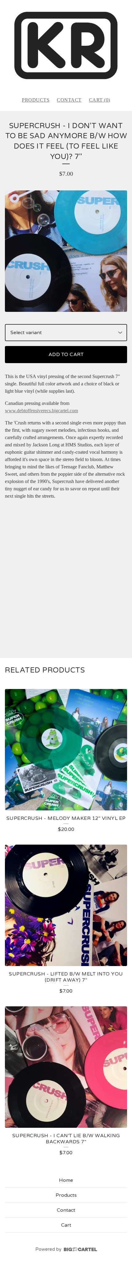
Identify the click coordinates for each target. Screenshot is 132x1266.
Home (66, 1180)
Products (35, 100)
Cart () (99, 100)
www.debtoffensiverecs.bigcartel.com (41, 410)
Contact (69, 100)
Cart (66, 1225)
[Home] (66, 45)
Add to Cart (66, 355)
